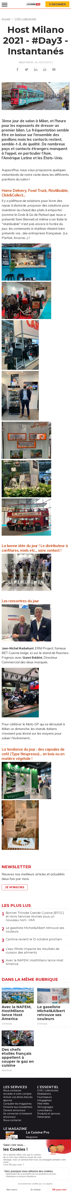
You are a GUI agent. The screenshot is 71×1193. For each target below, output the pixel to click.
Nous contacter (12, 1090)
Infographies (44, 1100)
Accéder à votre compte (17, 1093)
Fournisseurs (44, 1097)
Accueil (6, 19)
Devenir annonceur (14, 1110)
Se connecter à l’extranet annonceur (17, 1115)
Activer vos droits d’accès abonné (17, 1099)
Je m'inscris (14, 887)
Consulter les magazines (17, 1103)
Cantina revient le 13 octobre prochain (34, 939)
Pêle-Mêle (43, 1103)
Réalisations (44, 1093)
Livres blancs (44, 1110)
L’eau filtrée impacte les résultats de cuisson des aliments (32, 950)
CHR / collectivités (25, 19)
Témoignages (45, 1107)
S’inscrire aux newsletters (17, 1107)
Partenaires (43, 1116)
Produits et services (48, 1113)
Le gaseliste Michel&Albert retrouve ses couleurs (35, 929)
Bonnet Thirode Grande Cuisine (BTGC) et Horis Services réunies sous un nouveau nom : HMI (35, 916)
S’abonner (57, 4)
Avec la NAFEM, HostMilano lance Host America (34, 962)
